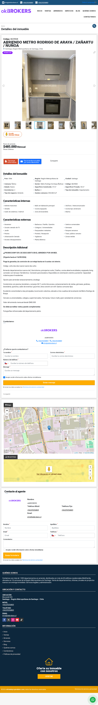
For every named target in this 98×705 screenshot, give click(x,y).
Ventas (48, 11)
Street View (14, 134)
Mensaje (6, 367)
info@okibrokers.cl (50, 343)
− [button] (7, 414)
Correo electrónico (57, 352)
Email (5, 532)
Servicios (69, 11)
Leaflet (76, 453)
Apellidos (54, 524)
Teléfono (53, 532)
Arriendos (58, 11)
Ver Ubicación (43, 474)
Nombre (6, 524)
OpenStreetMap (89, 453)
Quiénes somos (89, 11)
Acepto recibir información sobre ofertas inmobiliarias (24, 550)
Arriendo (7, 638)
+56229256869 (28, 2)
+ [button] (7, 410)
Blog (78, 11)
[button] (94, 52)
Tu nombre (7, 352)
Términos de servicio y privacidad (33, 387)
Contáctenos (90, 17)
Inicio (39, 11)
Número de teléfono (10, 360)
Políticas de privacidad (12, 654)
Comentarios (7, 539)
